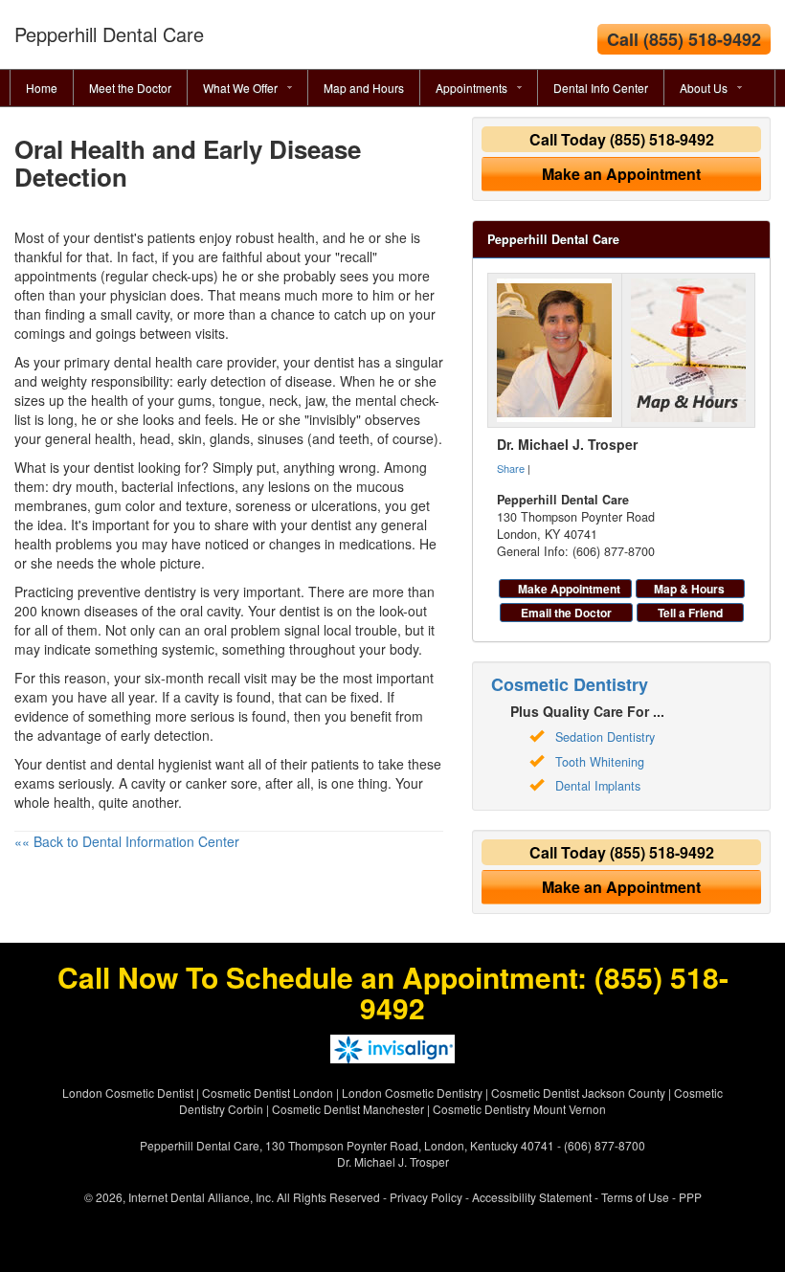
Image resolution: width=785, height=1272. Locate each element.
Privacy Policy (426, 1197)
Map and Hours (364, 87)
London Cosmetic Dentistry (412, 1092)
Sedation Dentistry (605, 737)
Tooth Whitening (599, 761)
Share (511, 468)
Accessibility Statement (532, 1197)
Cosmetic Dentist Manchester (348, 1109)
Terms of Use (635, 1197)
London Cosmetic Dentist (127, 1092)
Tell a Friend (690, 612)
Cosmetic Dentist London (267, 1092)
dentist (114, 467)
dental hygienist (164, 763)
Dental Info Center (600, 87)
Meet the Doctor (130, 87)
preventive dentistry (137, 591)
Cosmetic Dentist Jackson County (578, 1092)
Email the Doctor (566, 612)
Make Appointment (569, 588)
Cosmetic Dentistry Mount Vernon (519, 1109)
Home (41, 87)
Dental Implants (597, 785)
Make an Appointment (621, 174)
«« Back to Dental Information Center (126, 841)
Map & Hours (689, 588)
